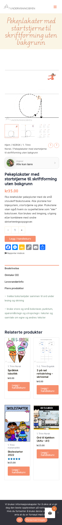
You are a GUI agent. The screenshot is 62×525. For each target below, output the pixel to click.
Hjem (7, 144)
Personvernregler (36, 519)
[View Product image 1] (11, 131)
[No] (57, 512)
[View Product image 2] (28, 131)
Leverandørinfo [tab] (14, 281)
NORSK (17, 144)
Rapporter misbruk (15, 253)
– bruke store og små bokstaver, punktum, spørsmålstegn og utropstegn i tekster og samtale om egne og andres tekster (29, 313)
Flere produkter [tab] (14, 288)
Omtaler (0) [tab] (12, 275)
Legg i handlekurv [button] (18, 386)
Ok (19, 519)
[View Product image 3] (44, 131)
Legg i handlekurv (20, 238)
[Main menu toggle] (55, 6)
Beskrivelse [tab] (12, 268)
